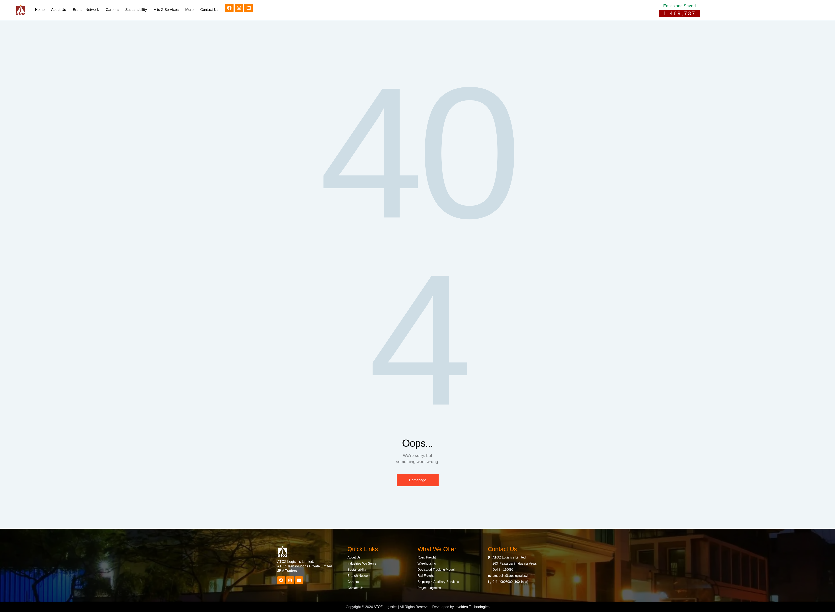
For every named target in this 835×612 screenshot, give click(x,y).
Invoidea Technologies (472, 607)
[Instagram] (239, 8)
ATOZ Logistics (386, 607)
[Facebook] (229, 8)
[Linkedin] (248, 8)
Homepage (417, 480)
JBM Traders (287, 571)
